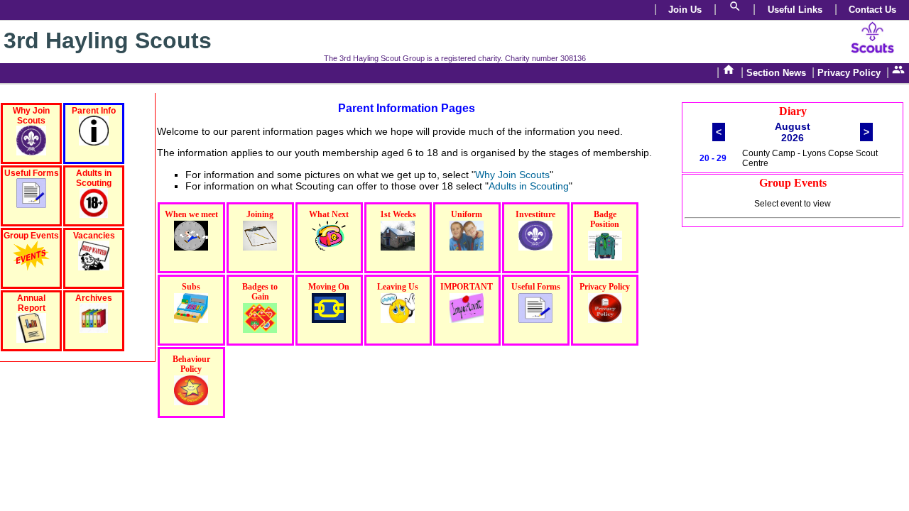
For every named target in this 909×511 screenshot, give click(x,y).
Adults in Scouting (529, 186)
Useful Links (795, 9)
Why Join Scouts (512, 174)
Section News (776, 72)
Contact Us (872, 9)
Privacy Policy (849, 72)
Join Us (685, 9)
